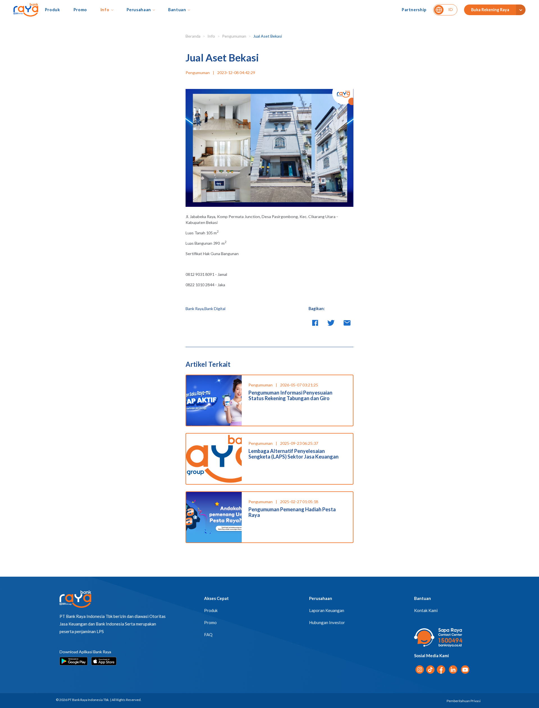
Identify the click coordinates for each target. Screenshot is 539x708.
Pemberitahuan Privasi (464, 701)
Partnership (414, 9)
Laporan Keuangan (326, 610)
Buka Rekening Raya (490, 9)
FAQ (208, 634)
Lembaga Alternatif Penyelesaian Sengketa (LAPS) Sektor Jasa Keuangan (293, 454)
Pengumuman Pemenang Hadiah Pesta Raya (292, 512)
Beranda (193, 36)
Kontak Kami (426, 610)
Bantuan (177, 9)
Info (105, 9)
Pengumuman (234, 36)
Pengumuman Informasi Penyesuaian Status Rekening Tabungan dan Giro (290, 395)
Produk (52, 9)
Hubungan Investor (327, 622)
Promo (80, 9)
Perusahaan (139, 9)
